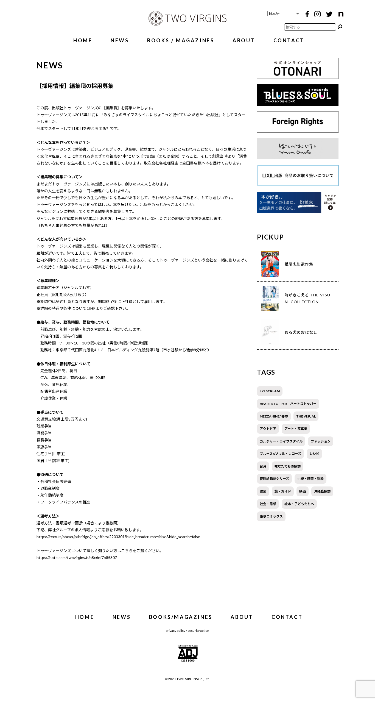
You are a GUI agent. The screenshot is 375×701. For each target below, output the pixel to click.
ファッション (321, 441)
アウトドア (268, 429)
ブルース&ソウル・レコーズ (280, 454)
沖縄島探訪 (322, 491)
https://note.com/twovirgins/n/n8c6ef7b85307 (77, 557)
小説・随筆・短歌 (310, 479)
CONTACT (288, 40)
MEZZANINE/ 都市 (274, 416)
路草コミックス (271, 516)
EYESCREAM (270, 391)
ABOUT (244, 40)
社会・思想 (268, 504)
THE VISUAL (306, 416)
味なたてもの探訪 (288, 466)
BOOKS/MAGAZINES (180, 617)
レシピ (314, 454)
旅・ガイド (283, 491)
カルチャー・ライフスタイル (281, 441)
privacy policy (175, 630)
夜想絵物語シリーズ (274, 479)
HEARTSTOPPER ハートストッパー (288, 404)
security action (198, 630)
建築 (263, 491)
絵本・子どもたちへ (299, 504)
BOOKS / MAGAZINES (180, 40)
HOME (82, 40)
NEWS (120, 40)
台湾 (263, 466)
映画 (302, 491)
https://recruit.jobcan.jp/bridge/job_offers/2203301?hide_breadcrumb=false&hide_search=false (118, 536)
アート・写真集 (295, 429)
